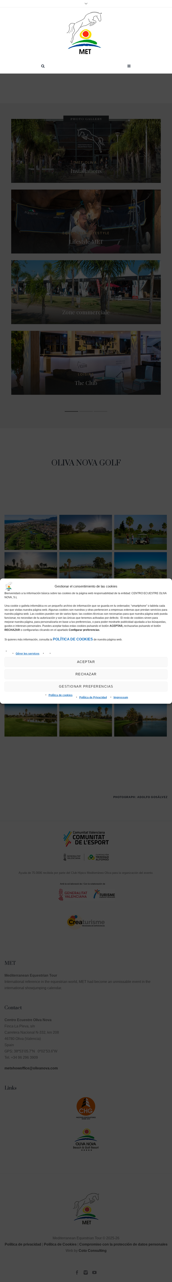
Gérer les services (27, 653)
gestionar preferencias (86, 686)
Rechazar (86, 674)
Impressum (121, 697)
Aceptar (86, 662)
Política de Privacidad (93, 697)
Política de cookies (61, 695)
